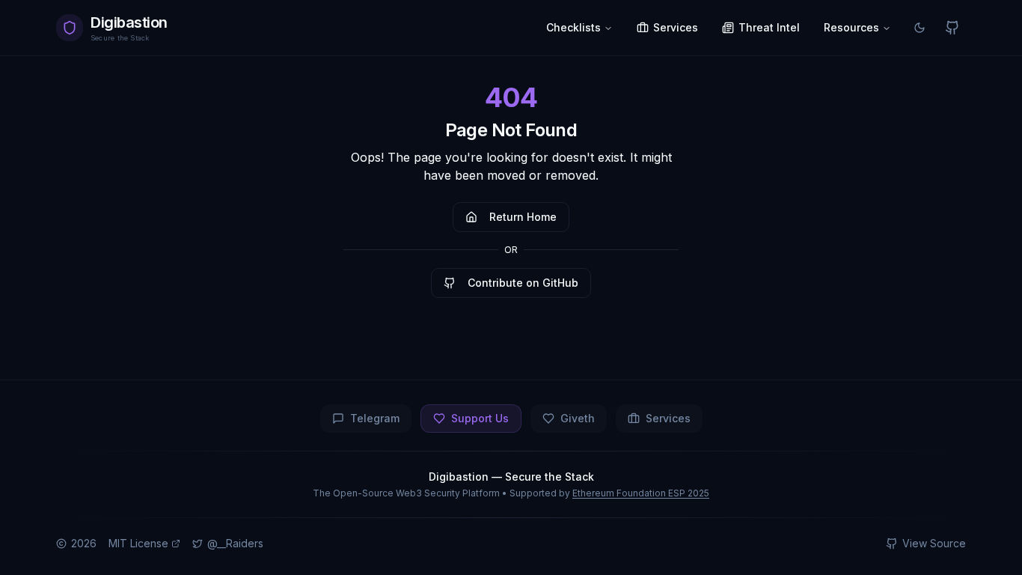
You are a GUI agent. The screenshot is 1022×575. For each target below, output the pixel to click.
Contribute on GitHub (523, 282)
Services (668, 418)
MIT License (138, 543)
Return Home (523, 216)
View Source (934, 543)
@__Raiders (235, 543)
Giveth (577, 418)
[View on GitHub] (952, 27)
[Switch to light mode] (919, 27)
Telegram (375, 418)
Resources (851, 27)
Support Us (480, 418)
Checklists (573, 27)
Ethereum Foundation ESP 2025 (640, 493)
